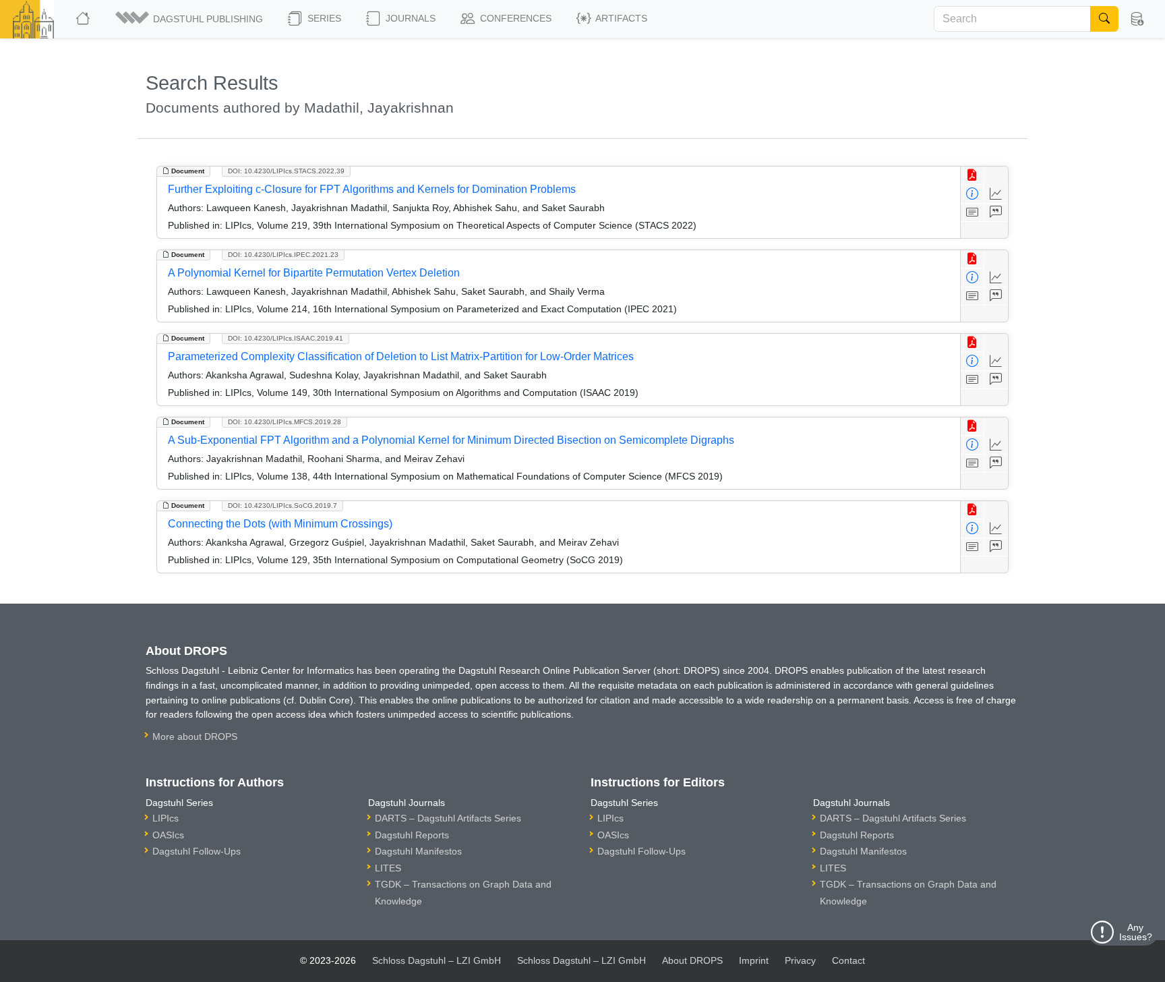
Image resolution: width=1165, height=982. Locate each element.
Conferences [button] (514, 18)
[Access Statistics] (996, 194)
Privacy (800, 960)
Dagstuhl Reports (412, 835)
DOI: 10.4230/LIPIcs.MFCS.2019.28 (284, 422)
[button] (190, 19)
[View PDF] (972, 176)
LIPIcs (165, 818)
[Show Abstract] (972, 213)
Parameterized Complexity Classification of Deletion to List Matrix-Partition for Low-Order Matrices (401, 356)
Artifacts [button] (620, 18)
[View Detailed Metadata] (972, 194)
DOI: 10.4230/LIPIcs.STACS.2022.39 (286, 171)
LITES (388, 868)
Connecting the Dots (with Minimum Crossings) (280, 523)
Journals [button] (409, 18)
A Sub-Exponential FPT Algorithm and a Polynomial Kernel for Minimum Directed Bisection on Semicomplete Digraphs (451, 440)
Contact (848, 960)
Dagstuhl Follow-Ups (196, 851)
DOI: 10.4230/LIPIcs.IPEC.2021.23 (283, 254)
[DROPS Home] (84, 19)
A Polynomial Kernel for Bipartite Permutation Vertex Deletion (314, 273)
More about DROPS (194, 736)
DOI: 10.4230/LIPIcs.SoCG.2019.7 (282, 505)
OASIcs (168, 835)
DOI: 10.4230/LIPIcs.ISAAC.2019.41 (285, 338)
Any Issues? (1135, 932)
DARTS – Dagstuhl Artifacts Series (448, 818)
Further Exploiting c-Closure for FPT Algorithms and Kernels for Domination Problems (372, 189)
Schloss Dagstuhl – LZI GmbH (436, 960)
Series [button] (323, 18)
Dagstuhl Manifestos (418, 851)
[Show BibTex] (996, 213)
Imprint (754, 960)
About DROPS (692, 960)
